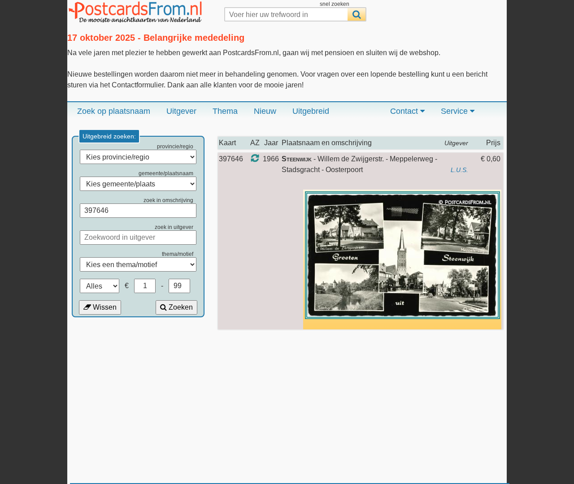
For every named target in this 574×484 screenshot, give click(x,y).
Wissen (104, 307)
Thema (225, 111)
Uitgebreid (310, 111)
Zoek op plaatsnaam (113, 111)
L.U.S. (459, 169)
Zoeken (180, 307)
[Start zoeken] (356, 14)
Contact (405, 111)
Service (455, 111)
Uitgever (181, 111)
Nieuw (265, 111)
